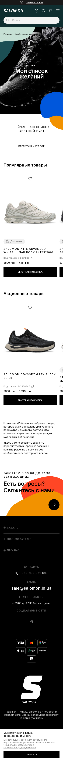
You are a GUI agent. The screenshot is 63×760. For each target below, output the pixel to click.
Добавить (16, 241)
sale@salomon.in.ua (31, 588)
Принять (31, 754)
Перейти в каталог (31, 146)
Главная (8, 34)
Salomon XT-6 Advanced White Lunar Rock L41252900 (28, 250)
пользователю (19, 539)
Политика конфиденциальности (20, 747)
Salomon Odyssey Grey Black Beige (30, 376)
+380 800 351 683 (34, 573)
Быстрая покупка (30, 271)
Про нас (13, 550)
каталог (13, 527)
